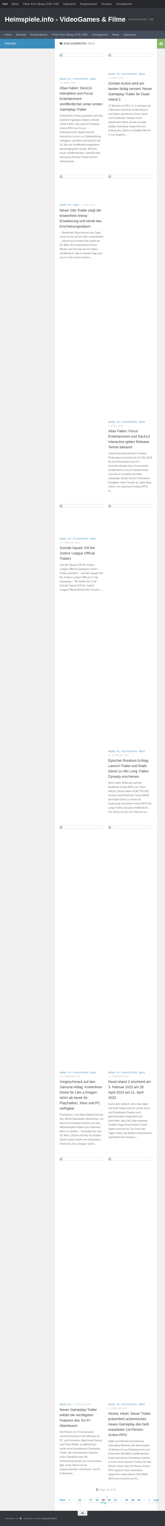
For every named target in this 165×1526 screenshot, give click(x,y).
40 (132, 1500)
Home (8, 34)
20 (109, 1500)
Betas (15, 4)
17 (90, 1500)
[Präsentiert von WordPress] (21, 1518)
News (63, 79)
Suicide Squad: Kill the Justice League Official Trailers (77, 553)
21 (115, 1500)
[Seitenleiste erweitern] (161, 44)
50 (138, 1500)
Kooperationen (88, 4)
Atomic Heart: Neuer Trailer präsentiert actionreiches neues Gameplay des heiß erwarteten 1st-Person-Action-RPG (129, 1424)
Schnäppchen (124, 4)
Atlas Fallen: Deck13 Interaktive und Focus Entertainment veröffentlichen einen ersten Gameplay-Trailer (81, 98)
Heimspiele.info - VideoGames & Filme (65, 19)
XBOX (93, 79)
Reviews (107, 4)
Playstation (80, 79)
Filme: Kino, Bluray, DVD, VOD (41, 4)
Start (5, 4)
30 (126, 1500)
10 (79, 1500)
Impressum (69, 4)
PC (69, 79)
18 (97, 1500)
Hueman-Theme (49, 1518)
